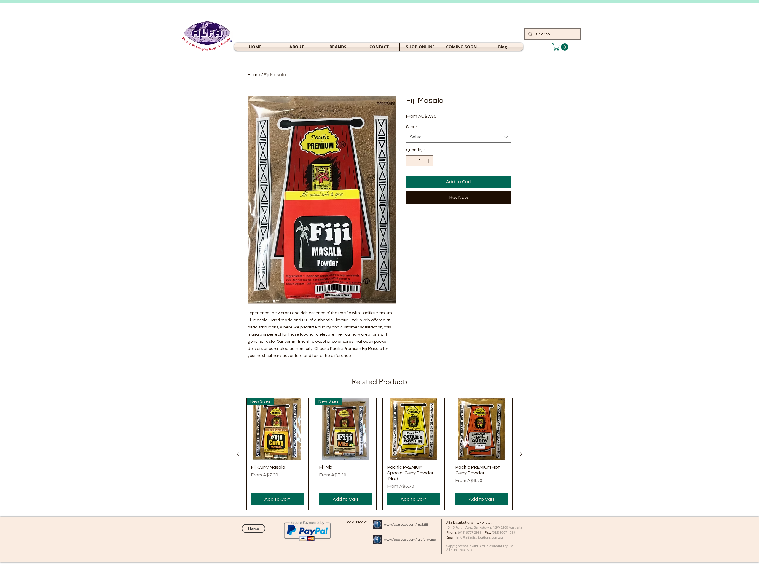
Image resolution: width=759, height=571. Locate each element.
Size (411, 127)
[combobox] (458, 137)
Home (254, 74)
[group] (379, 454)
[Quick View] (413, 429)
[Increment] (429, 161)
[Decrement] (410, 161)
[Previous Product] (237, 453)
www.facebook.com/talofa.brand (410, 540)
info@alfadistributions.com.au (479, 537)
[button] (420, 47)
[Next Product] (521, 453)
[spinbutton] (419, 161)
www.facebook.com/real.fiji (406, 525)
